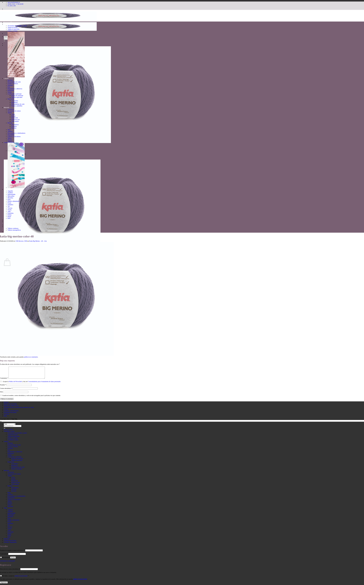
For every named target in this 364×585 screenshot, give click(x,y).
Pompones (11, 90)
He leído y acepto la (15, 576)
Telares (10, 92)
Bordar (13, 116)
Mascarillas (11, 196)
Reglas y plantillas (16, 106)
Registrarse (4, 582)
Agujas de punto (12, 27)
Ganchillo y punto (9, 24)
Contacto (6, 414)
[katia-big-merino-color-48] (57, 355)
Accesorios (14, 100)
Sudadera (10, 204)
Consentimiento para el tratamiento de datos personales (44, 381)
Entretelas (10, 213)
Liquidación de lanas (10, 222)
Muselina (10, 198)
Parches (10, 140)
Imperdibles (11, 135)
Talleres (6, 226)
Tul (9, 206)
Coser (13, 114)
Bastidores (14, 102)
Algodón (10, 191)
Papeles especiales (16, 97)
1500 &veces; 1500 (21, 241)
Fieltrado (10, 85)
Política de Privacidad (15, 381)
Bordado (10, 80)
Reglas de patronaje (17, 95)
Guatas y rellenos (13, 83)
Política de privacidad (10, 404)
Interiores (6, 220)
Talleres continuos (13, 228)
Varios (9, 141)
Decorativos (15, 124)
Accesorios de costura (14, 111)
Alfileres (10, 131)
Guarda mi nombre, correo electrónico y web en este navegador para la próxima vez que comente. (31, 395)
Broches (13, 128)
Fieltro (9, 215)
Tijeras (10, 138)
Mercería (6, 107)
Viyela (9, 210)
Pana (9, 199)
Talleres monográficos (14, 230)
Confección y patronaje (15, 94)
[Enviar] (4, 428)
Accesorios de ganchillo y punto (17, 26)
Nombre (3, 385)
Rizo (9, 218)
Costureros (11, 109)
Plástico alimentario (13, 201)
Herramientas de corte (14, 82)
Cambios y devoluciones (11, 411)
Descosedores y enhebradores (16, 133)
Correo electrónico (6, 388)
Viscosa (10, 208)
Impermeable (11, 194)
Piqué (9, 216)
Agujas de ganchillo (14, 29)
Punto (9, 203)
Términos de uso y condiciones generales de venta (19, 407)
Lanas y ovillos (8, 22)
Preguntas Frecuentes (10, 412)
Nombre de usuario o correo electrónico (12, 550)
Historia (6, 232)
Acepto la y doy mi (31, 381)
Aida (9, 211)
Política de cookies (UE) (11, 405)
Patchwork (11, 99)
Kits (9, 87)
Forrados (14, 126)
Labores (6, 78)
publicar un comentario (31, 357)
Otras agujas (15, 121)
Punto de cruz (15, 119)
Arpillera (10, 192)
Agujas (10, 112)
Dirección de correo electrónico (10, 569)
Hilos (9, 130)
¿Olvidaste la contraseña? (7, 561)
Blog (5, 416)
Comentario (4, 378)
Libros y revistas (12, 31)
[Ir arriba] (1, 421)
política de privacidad (21, 576)
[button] (57, 142)
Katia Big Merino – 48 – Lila (38, 241)
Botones (10, 123)
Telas (5, 189)
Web (1, 392)
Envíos (6, 409)
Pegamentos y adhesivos (15, 89)
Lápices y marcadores (14, 136)
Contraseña (4, 554)
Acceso (13, 557)
